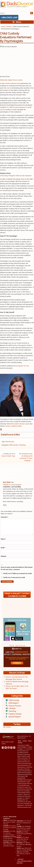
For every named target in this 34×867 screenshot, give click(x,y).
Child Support (13, 703)
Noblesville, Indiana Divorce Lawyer (11, 80)
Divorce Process (15, 706)
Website (3, 556)
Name (3, 539)
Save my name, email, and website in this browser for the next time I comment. (17, 568)
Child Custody (14, 700)
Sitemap (20, 742)
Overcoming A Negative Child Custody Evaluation (16, 176)
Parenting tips (9, 441)
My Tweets (7, 727)
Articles (9, 26)
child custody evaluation (9, 83)
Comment (4, 517)
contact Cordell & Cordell (13, 426)
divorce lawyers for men (21, 366)
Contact (24, 740)
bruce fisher (6, 482)
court (8, 88)
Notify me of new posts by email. (14, 577)
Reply (5, 505)
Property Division (15, 714)
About (19, 740)
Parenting (22, 445)
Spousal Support (14, 717)
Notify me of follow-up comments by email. (17, 573)
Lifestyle (12, 708)
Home (3, 26)
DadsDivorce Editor (10, 434)
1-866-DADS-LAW (9, 17)
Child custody (13, 445)
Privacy (30, 740)
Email (3, 548)
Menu (17, 22)
